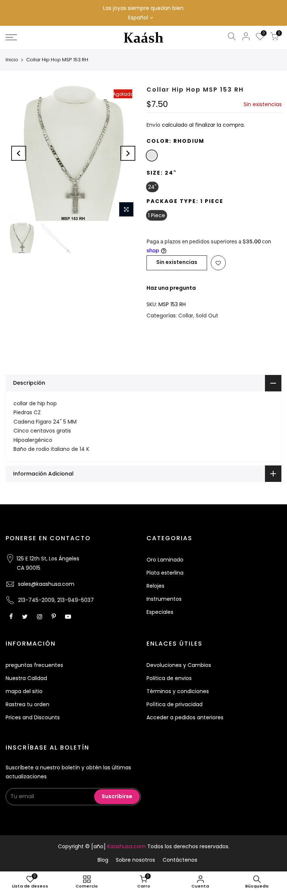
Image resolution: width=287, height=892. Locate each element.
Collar (185, 315)
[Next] (127, 153)
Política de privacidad (174, 704)
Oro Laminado (164, 559)
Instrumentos (164, 599)
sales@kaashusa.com (46, 584)
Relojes (155, 586)
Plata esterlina (164, 572)
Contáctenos (180, 860)
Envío (153, 125)
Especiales (159, 612)
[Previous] (18, 153)
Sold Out (207, 315)
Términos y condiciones (177, 691)
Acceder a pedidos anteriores (184, 717)
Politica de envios (169, 678)
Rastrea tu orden (27, 704)
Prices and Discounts (33, 717)
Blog (103, 860)
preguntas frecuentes (34, 665)
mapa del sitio (24, 691)
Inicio (12, 59)
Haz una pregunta (171, 288)
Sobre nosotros (135, 860)
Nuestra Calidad (26, 678)
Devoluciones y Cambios (178, 665)
